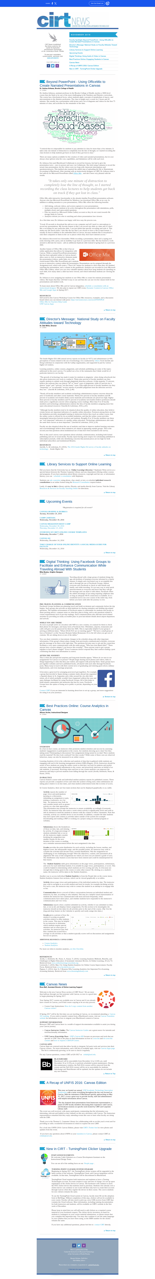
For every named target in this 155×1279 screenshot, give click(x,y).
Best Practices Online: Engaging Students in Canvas (89, 59)
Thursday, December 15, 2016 (51, 528)
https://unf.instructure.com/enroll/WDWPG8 (87, 300)
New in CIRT (74, 69)
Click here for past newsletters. (79, 1269)
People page (88, 1163)
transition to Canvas (84, 1134)
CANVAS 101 (45, 538)
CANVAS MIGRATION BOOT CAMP (55, 524)
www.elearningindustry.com (77, 971)
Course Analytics (51, 943)
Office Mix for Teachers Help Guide (53, 302)
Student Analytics (51, 945)
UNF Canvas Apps (47, 304)
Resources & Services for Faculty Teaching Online (59, 488)
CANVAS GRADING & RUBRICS (53, 512)
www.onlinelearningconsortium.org (65, 963)
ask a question (55, 480)
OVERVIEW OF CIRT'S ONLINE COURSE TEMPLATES (63, 532)
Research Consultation (81, 482)
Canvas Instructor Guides (79, 1030)
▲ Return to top (109, 310)
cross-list (96, 1038)
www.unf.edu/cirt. (53, 58)
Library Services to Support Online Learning (86, 50)
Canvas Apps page (108, 1048)
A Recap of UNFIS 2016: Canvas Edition (84, 66)
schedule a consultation (62, 476)
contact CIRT (99, 1225)
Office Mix (77, 173)
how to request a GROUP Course (66, 1040)
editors (97, 361)
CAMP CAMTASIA (47, 518)
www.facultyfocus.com (65, 967)
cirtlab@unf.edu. (89, 1054)
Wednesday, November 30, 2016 (52, 526)
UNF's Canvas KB (77, 1036)
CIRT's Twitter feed (90, 1128)
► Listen (43, 90)
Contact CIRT (45, 690)
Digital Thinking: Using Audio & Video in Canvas (87, 56)
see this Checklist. (77, 949)
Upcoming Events (76, 53)
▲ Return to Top (109, 1074)
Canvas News (74, 62)
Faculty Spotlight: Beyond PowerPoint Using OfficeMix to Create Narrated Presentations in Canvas (91, 41)
